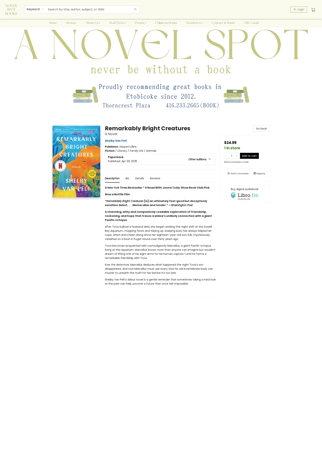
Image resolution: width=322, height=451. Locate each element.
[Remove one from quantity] (226, 156)
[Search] (135, 9)
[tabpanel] (160, 241)
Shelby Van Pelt (116, 141)
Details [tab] (139, 178)
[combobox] (35, 9)
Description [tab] (112, 178)
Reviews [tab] (155, 178)
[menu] (161, 23)
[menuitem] (53, 23)
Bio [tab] (127, 178)
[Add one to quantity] (236, 156)
